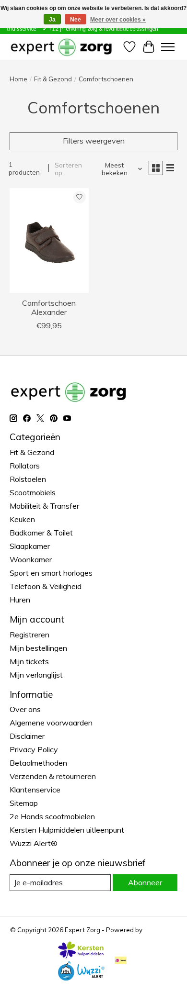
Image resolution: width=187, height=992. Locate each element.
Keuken (22, 519)
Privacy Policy (34, 749)
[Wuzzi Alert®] (81, 977)
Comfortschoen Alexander (49, 307)
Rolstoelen (28, 479)
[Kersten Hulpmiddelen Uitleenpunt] (81, 956)
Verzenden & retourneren (53, 776)
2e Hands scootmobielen (52, 816)
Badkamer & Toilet (41, 532)
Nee (75, 19)
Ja (52, 19)
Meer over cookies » (118, 19)
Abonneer (145, 882)
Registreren (29, 634)
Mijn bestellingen (38, 648)
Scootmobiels (33, 492)
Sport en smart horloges (51, 573)
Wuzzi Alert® (34, 843)
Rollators (25, 465)
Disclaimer (27, 736)
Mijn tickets (29, 661)
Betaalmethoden (38, 763)
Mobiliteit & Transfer (44, 506)
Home (18, 79)
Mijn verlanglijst (36, 675)
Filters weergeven (94, 140)
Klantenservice (35, 789)
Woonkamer (31, 559)
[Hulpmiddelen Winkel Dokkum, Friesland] (61, 46)
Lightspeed (160, 930)
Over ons (25, 709)
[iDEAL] (121, 961)
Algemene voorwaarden (51, 722)
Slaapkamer (30, 546)
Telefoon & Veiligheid (46, 586)
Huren (20, 599)
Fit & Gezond (53, 79)
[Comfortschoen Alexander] (49, 240)
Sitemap (24, 803)
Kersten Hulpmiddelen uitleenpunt (67, 830)
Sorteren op (68, 169)
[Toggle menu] (167, 46)
